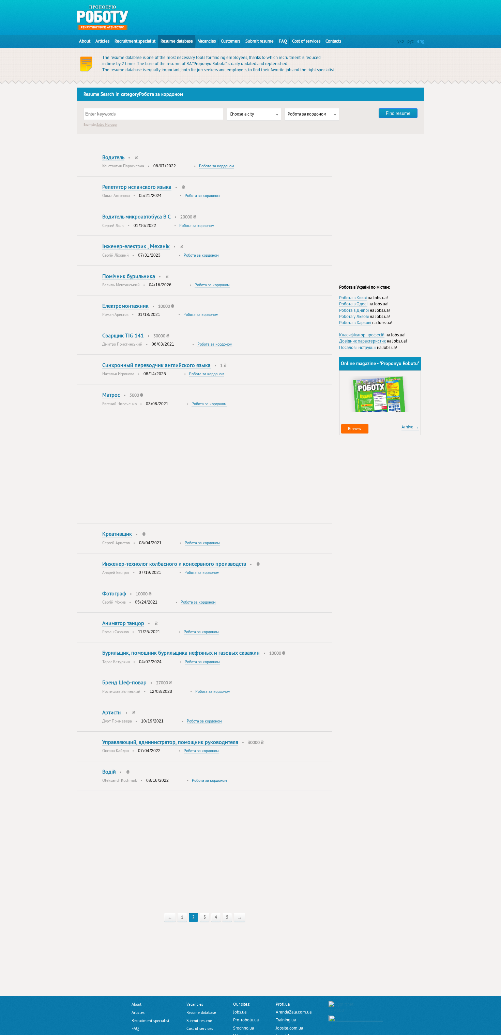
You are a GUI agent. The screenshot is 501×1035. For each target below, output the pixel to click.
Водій (109, 772)
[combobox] (254, 114)
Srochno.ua (243, 1028)
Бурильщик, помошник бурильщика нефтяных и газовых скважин (181, 653)
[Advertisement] (263, 15)
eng (420, 41)
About (84, 41)
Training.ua (286, 1020)
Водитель (113, 157)
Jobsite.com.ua (289, 1028)
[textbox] (254, 114)
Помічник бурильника (128, 276)
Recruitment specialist (135, 41)
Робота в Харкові (355, 322)
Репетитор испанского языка (136, 187)
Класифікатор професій (361, 335)
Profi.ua (283, 1004)
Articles (102, 41)
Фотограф (114, 594)
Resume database (177, 41)
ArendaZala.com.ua (294, 1012)
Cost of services (306, 41)
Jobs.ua (239, 1012)
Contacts (333, 41)
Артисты (112, 713)
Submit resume (259, 41)
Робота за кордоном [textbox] (307, 114)
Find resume (398, 113)
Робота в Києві (353, 297)
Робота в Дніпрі (354, 310)
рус (410, 41)
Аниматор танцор (123, 623)
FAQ (283, 41)
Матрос (111, 395)
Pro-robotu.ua (246, 1020)
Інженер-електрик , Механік (136, 246)
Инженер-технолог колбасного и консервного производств (174, 564)
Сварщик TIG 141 (123, 336)
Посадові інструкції (357, 347)
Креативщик (117, 534)
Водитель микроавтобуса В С (136, 217)
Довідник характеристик (362, 341)
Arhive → (410, 427)
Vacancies (207, 41)
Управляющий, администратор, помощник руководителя (170, 742)
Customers (230, 41)
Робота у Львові (354, 316)
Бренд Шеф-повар (124, 683)
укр (400, 41)
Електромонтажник (125, 306)
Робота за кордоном (216, 166)
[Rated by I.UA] (356, 1018)
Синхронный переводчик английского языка (156, 365)
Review (355, 428)
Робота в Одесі (353, 304)
